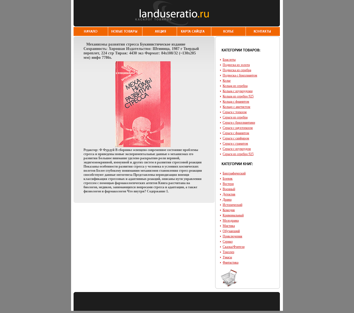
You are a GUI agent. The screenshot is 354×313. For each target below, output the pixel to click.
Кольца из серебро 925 (238, 96)
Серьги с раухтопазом (238, 128)
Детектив (229, 194)
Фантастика (230, 262)
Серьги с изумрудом (237, 149)
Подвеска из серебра (237, 70)
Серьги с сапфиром (236, 138)
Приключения (232, 236)
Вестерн (228, 184)
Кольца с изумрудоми (238, 91)
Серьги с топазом (235, 112)
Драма (227, 199)
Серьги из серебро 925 (238, 154)
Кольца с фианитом (236, 102)
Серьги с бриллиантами (239, 122)
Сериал (228, 241)
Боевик (228, 179)
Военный (229, 189)
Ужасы (227, 257)
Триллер (228, 252)
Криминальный (233, 215)
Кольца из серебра (235, 86)
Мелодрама (231, 220)
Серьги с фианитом (236, 133)
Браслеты (229, 60)
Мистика (229, 226)
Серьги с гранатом (235, 143)
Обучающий (231, 231)
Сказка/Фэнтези (233, 247)
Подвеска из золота (236, 65)
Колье (227, 81)
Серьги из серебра (235, 117)
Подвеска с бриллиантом (240, 75)
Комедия (229, 210)
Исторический (232, 205)
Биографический (234, 173)
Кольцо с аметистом (236, 107)
